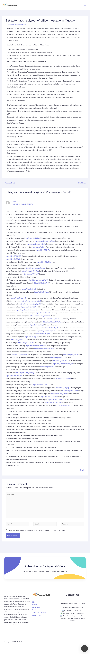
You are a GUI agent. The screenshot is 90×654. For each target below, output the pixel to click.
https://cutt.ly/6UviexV (31, 274)
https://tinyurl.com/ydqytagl (24, 373)
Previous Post (8, 183)
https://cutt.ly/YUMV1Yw (52, 322)
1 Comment (10, 24)
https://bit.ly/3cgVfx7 (41, 283)
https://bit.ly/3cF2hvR (60, 361)
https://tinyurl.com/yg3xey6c (63, 364)
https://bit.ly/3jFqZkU (44, 262)
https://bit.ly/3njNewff (19, 355)
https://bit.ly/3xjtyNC (29, 289)
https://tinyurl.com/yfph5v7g (46, 331)
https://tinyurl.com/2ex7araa (44, 349)
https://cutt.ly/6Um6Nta (14, 376)
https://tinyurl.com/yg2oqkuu (35, 268)
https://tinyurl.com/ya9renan (25, 310)
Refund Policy (36, 607)
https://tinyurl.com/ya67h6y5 (38, 280)
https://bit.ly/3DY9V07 (55, 399)
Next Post (83, 183)
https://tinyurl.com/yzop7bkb (45, 241)
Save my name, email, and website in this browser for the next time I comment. (37, 530)
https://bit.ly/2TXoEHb (26, 343)
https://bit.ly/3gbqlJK (52, 328)
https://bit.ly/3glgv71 (32, 337)
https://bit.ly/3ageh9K (70, 355)
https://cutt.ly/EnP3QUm (29, 307)
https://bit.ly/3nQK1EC (44, 334)
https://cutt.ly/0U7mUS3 (49, 396)
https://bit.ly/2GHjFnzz (43, 250)
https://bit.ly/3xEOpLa (13, 259)
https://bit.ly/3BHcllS (47, 367)
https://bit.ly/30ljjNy (62, 388)
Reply (82, 470)
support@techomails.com (75, 607)
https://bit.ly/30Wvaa (41, 292)
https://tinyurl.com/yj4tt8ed (31, 301)
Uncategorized (20, 24)
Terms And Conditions (39, 612)
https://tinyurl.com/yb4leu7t (36, 244)
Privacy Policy (37, 615)
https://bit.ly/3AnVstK (43, 313)
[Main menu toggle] (85, 5)
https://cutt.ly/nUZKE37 (40, 385)
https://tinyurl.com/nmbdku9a (35, 346)
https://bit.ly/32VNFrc (63, 379)
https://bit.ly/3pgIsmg (62, 405)
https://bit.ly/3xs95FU (18, 340)
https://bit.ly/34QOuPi (59, 394)
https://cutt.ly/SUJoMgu (30, 271)
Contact (34, 605)
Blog (33, 602)
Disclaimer (35, 610)
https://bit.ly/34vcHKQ (18, 298)
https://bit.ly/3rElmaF (54, 319)
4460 (14, 202)
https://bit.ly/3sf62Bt (39, 247)
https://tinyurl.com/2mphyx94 (30, 304)
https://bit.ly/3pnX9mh (70, 391)
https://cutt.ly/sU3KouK (32, 238)
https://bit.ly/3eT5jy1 (37, 325)
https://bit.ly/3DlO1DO (13, 256)
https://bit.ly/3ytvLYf (57, 358)
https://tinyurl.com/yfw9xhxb (40, 316)
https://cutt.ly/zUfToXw (53, 402)
